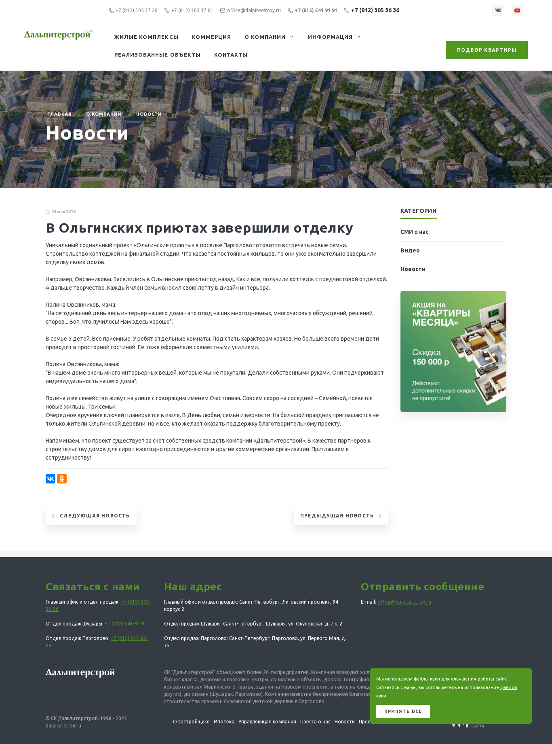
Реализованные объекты (157, 54)
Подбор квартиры (486, 50)
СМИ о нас (414, 232)
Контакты (231, 54)
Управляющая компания (267, 721)
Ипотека (224, 721)
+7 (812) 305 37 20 (137, 10)
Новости (149, 114)
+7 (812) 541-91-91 (126, 623)
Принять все (403, 711)
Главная (59, 114)
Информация (330, 37)
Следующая (95, 515)
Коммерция (211, 37)
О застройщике (191, 721)
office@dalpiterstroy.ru (254, 10)
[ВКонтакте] (50, 478)
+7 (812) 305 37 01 (192, 10)
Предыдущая (337, 515)
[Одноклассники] (62, 478)
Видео (410, 250)
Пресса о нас (315, 721)
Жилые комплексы (146, 37)
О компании (265, 37)
